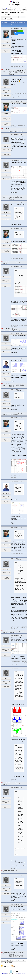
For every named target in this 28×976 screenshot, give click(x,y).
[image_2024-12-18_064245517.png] (19, 514)
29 (23, 17)
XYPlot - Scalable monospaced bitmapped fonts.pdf (18, 182)
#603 (12, 101)
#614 (12, 527)
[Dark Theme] (14, 971)
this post (14, 204)
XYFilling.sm (15, 943)
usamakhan (6, 212)
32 (3, 18)
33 (5, 18)
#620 (12, 904)
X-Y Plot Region (6, 14)
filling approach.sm (16, 375)
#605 (12, 160)
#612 (12, 417)
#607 (12, 228)
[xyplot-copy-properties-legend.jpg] (19, 253)
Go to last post (23, 26)
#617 (12, 668)
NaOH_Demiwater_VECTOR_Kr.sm (19, 319)
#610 (12, 358)
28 (21, 17)
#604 (12, 134)
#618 (12, 787)
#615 (12, 558)
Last (12, 18)
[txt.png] (19, 178)
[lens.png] (19, 472)
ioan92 (24, 69)
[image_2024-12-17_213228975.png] (19, 373)
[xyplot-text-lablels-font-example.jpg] (19, 63)
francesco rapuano (13, 69)
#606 (12, 202)
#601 (12, 28)
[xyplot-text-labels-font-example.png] (19, 113)
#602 (12, 77)
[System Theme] (17, 971)
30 (24, 17)
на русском (18, 973)
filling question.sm (16, 348)
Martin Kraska (12, 262)
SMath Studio (13, 12)
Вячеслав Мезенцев (6, 41)
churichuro (11, 72)
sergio (16, 71)
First (13, 17)
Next (10, 18)
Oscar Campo (22, 72)
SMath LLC (4, 973)
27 (19, 17)
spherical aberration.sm (17, 455)
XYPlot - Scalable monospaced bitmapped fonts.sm (18, 187)
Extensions (21, 12)
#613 (12, 481)
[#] (17, 31)
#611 (12, 389)
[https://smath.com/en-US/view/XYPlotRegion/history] (17, 33)
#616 (12, 635)
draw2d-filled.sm (16, 739)
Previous (16, 17)
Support (24, 973)
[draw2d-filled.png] (19, 736)
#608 (12, 266)
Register (7, 8)
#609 (12, 333)
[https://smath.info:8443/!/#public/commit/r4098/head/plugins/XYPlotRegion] (14, 35)
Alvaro (6, 170)
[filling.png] (19, 345)
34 (7, 18)
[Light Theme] (11, 971)
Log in (2, 8)
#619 (12, 875)
